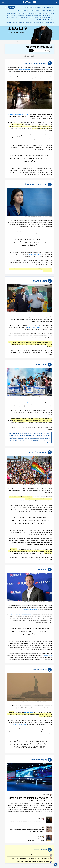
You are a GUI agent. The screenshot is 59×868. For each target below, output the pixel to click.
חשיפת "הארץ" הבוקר (33, 327)
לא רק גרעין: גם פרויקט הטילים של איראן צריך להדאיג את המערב (30, 799)
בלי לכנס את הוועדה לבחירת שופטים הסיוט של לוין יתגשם (27, 821)
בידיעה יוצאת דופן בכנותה (30, 610)
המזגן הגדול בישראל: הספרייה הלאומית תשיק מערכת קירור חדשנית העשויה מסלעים (27, 830)
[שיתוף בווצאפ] (26, 56)
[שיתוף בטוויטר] (30, 56)
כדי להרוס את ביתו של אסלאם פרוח (18, 114)
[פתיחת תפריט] (3, 2)
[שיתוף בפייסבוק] (28, 56)
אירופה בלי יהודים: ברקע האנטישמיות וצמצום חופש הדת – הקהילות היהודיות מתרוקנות (27, 839)
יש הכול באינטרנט (17, 501)
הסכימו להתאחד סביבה (35, 254)
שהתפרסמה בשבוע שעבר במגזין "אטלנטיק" (20, 614)
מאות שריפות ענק (29, 712)
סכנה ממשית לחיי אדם (19, 724)
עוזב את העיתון (47, 656)
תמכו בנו (11, 7)
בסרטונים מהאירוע (24, 70)
